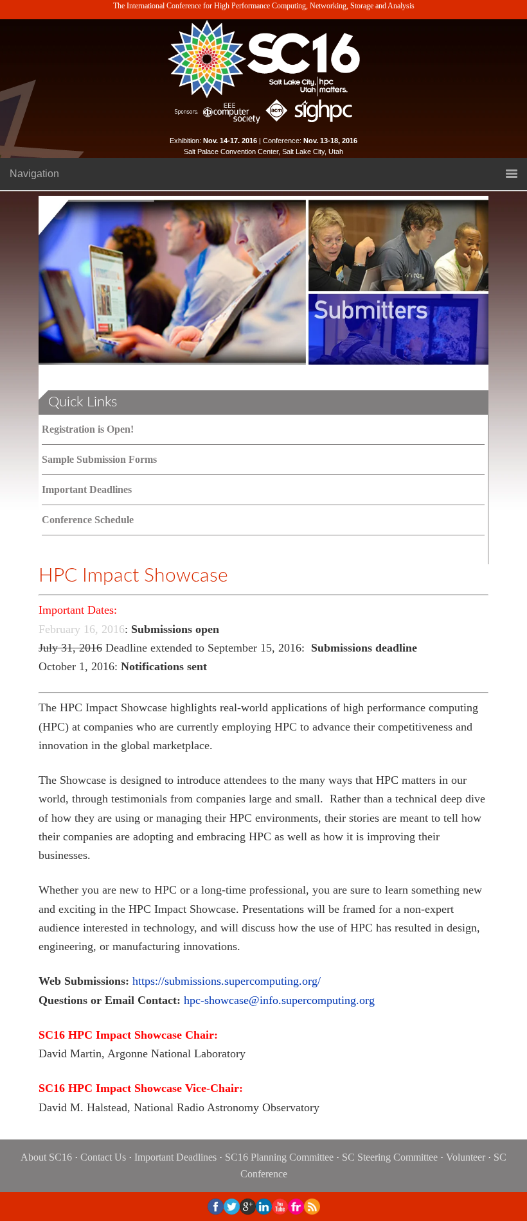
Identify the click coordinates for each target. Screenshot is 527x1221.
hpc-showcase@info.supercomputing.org (279, 1000)
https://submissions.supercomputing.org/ (226, 980)
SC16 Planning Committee (279, 1157)
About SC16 (46, 1157)
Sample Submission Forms (99, 459)
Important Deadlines (87, 489)
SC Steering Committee (390, 1157)
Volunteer (465, 1157)
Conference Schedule (88, 519)
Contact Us (103, 1157)
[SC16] (263, 58)
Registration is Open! (88, 429)
